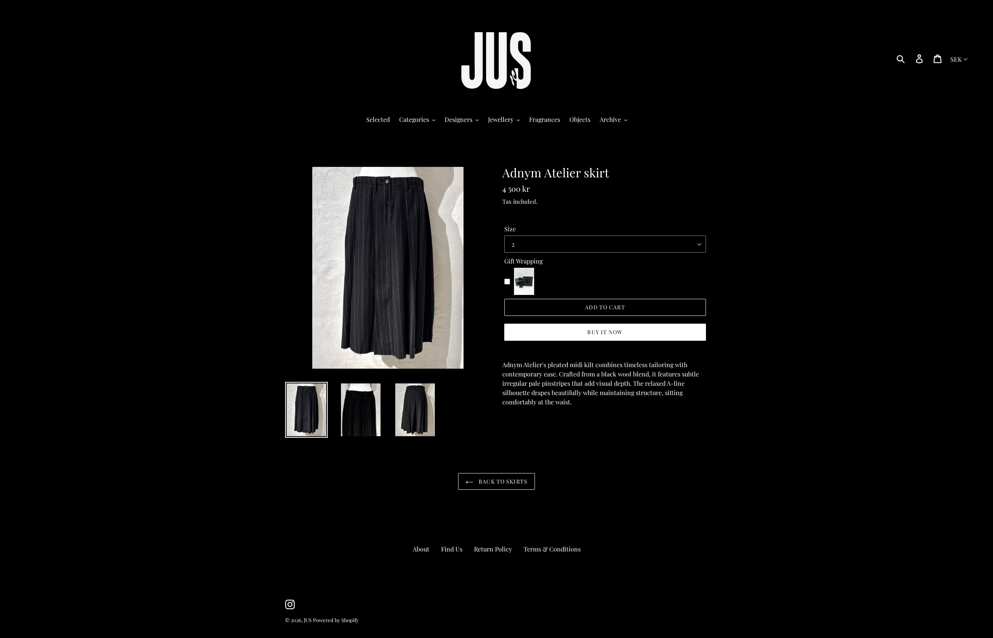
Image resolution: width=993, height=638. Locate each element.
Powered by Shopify (336, 620)
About (421, 549)
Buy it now (605, 332)
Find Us (451, 549)
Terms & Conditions (552, 549)
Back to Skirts (502, 481)
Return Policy (493, 549)
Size (510, 229)
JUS (307, 620)
